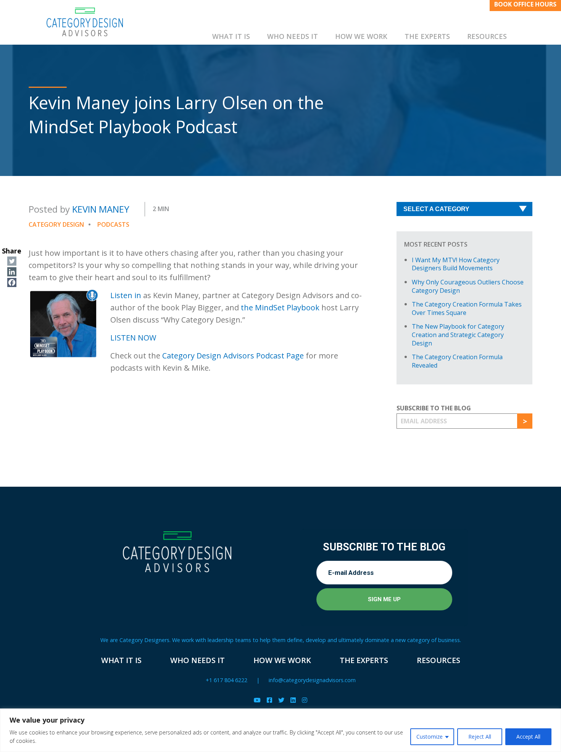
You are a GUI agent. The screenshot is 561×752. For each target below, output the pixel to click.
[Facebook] (11, 282)
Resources (487, 36)
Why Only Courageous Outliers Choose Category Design (468, 286)
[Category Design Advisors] (85, 22)
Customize (429, 736)
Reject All (479, 736)
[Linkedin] (11, 271)
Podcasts (113, 224)
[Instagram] (304, 700)
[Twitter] (11, 261)
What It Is (231, 36)
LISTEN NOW (133, 337)
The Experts (427, 36)
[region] (280, 730)
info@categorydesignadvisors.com (312, 680)
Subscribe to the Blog (434, 408)
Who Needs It (292, 36)
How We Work (361, 36)
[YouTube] (257, 700)
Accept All (528, 736)
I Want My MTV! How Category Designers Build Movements (456, 264)
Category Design (56, 224)
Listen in (126, 295)
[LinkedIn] (293, 700)
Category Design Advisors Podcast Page (233, 355)
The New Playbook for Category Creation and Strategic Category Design (458, 334)
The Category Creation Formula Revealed (457, 361)
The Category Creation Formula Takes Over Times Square (467, 308)
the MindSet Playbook (280, 307)
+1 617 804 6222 (226, 680)
